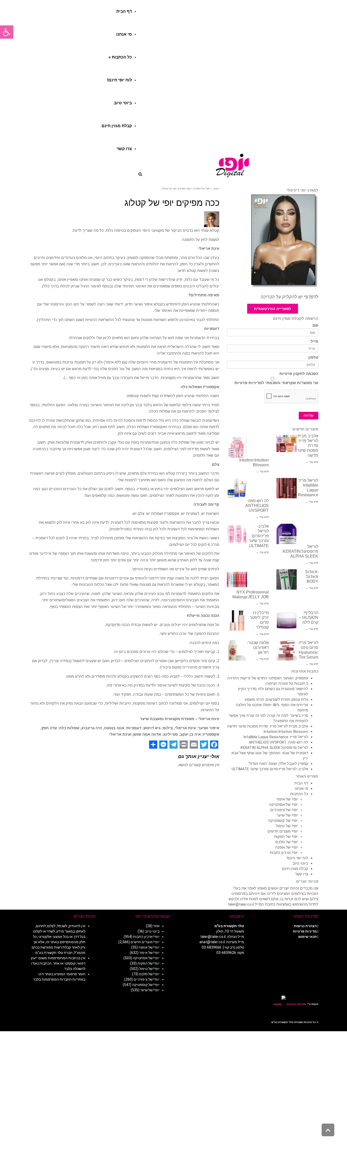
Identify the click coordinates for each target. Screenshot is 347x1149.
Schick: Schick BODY (311, 577)
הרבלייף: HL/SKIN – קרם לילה (308, 617)
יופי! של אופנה (286, 847)
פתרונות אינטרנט (296, 1004)
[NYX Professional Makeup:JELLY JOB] (237, 579)
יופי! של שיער (287, 815)
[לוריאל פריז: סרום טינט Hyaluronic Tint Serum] (286, 650)
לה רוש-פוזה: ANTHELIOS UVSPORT (257, 506)
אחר (156, 926)
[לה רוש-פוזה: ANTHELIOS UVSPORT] (237, 488)
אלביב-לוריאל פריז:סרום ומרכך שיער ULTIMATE (259, 536)
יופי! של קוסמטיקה (283, 820)
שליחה (308, 415)
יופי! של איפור (287, 799)
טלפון (313, 357)
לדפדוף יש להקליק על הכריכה (289, 296)
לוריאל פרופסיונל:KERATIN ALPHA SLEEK (300, 551)
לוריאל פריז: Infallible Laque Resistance (275, 737)
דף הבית (301, 783)
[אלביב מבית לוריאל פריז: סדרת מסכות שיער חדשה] (286, 443)
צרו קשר (301, 874)
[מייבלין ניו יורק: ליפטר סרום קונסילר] (237, 620)
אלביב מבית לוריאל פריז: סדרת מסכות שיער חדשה (267, 726)
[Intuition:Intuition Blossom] (237, 447)
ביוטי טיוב (300, 863)
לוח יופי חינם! (297, 858)
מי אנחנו (301, 788)
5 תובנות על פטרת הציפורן (286, 683)
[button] (6, 32)
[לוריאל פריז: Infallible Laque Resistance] (286, 488)
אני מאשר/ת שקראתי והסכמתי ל (276, 383)
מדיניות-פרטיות (248, 383)
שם (315, 325)
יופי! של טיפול (287, 826)
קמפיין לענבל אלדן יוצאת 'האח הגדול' (278, 763)
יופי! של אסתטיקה (283, 804)
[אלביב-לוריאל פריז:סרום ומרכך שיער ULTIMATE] (237, 534)
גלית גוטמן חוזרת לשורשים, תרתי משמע (276, 699)
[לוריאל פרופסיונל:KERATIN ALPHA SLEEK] (286, 534)
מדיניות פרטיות (305, 931)
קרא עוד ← (312, 461)
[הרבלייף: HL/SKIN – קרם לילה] (286, 620)
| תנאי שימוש (308, 937)
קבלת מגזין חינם (295, 868)
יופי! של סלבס (286, 842)
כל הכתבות (299, 794)
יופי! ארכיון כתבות (284, 852)
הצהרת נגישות (305, 926)
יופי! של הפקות (286, 836)
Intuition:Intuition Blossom (285, 731)
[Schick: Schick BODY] (286, 579)
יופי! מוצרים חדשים (282, 831)
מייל (314, 341)
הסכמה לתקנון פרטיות (298, 374)
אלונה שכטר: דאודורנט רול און (258, 648)
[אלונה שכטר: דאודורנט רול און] (237, 650)
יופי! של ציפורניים (284, 810)
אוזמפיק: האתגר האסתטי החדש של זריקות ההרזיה (267, 678)
